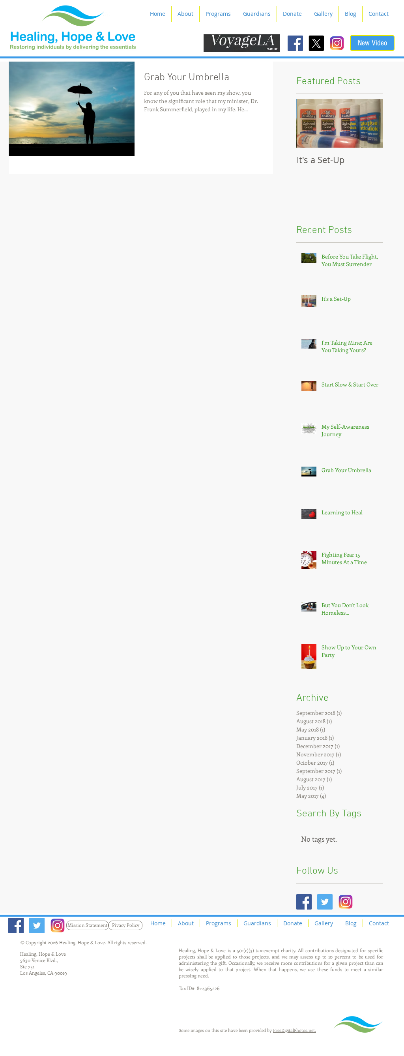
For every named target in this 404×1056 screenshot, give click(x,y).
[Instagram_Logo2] (337, 43)
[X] (316, 43)
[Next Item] (370, 123)
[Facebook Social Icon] (295, 43)
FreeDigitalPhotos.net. (294, 1030)
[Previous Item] (308, 123)
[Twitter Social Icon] (325, 902)
